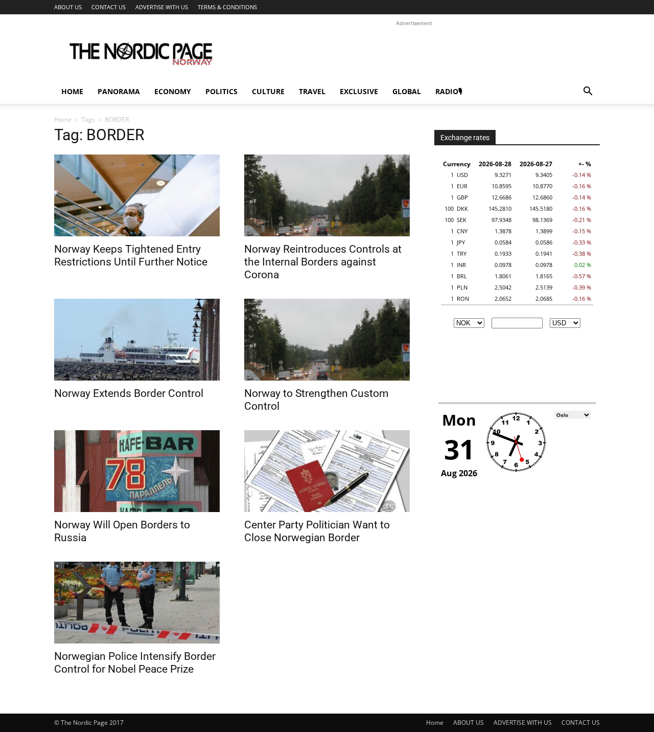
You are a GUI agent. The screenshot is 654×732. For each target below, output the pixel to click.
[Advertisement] (414, 52)
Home (72, 91)
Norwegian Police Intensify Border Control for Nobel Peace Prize (135, 662)
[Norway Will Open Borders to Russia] (137, 471)
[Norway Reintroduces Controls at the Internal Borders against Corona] (327, 195)
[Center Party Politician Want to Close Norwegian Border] (327, 471)
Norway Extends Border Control (128, 393)
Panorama (119, 91)
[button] (587, 92)
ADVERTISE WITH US (161, 7)
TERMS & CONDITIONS (227, 7)
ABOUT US (68, 7)
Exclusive (359, 91)
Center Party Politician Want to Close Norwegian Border (317, 531)
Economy (172, 91)
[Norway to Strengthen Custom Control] (327, 340)
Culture (268, 91)
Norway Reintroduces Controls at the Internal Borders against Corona (323, 262)
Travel (312, 91)
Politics (221, 91)
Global (406, 91)
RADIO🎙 (448, 91)
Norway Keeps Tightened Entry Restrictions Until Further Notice (130, 255)
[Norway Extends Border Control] (137, 340)
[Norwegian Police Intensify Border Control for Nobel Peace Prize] (137, 603)
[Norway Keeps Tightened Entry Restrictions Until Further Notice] (137, 195)
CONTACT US (108, 7)
